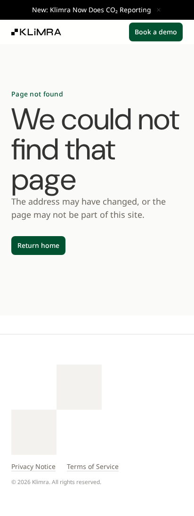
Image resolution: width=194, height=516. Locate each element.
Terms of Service (93, 466)
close (158, 10)
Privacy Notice (33, 466)
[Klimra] (36, 32)
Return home (38, 245)
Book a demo (156, 31)
